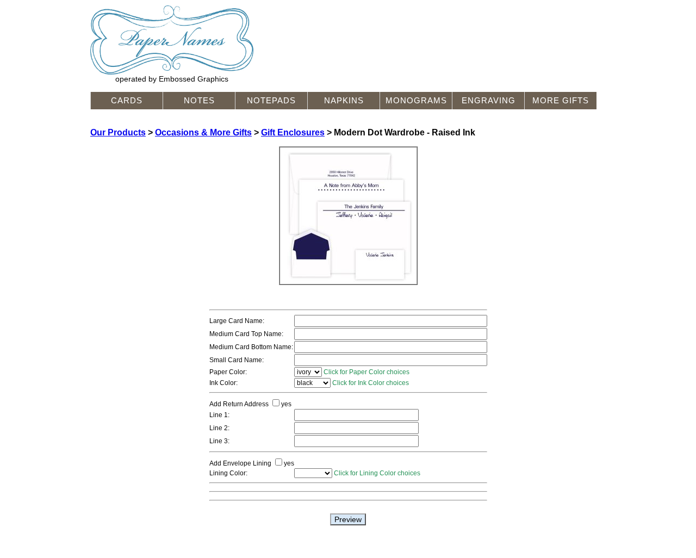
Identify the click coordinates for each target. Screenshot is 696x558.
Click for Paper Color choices (366, 372)
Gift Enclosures (293, 132)
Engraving (488, 100)
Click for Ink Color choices (370, 383)
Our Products (118, 132)
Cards (126, 100)
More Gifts (560, 100)
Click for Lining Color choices (377, 473)
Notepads (271, 100)
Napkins (344, 100)
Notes (199, 100)
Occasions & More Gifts (203, 132)
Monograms (416, 100)
